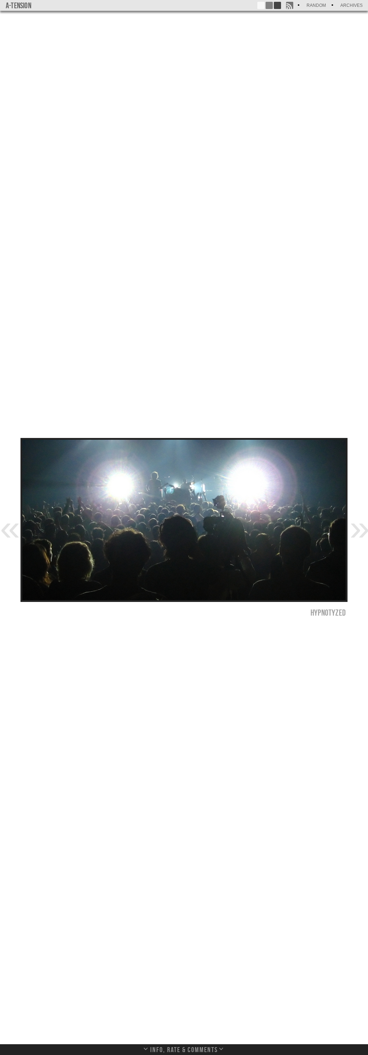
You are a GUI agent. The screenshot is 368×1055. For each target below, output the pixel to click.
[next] (359, 527)
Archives (351, 5)
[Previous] (9, 527)
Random (316, 5)
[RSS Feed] (289, 5)
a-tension (18, 5)
